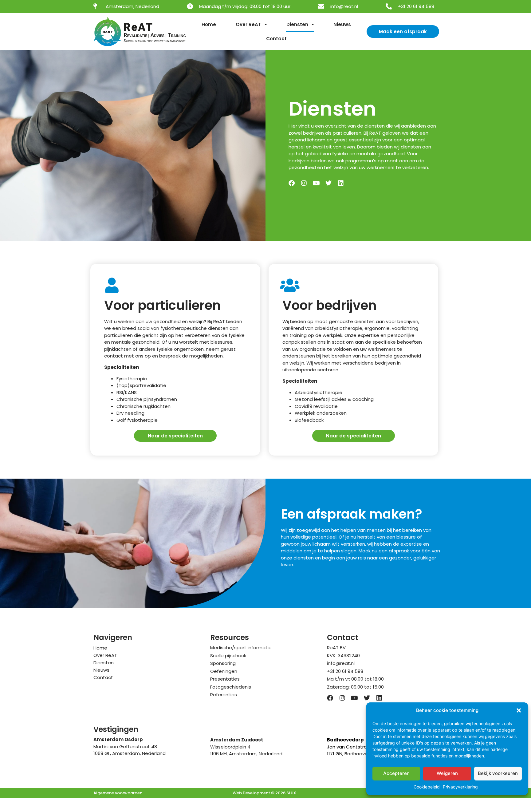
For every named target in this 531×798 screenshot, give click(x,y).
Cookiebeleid (427, 786)
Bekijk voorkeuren (498, 773)
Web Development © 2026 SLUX (264, 793)
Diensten (297, 24)
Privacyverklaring (460, 786)
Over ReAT (248, 24)
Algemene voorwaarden (117, 793)
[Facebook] (291, 183)
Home (209, 24)
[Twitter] (328, 183)
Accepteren (396, 773)
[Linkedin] (341, 183)
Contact (276, 38)
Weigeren (447, 773)
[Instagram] (304, 183)
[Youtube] (316, 183)
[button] (519, 710)
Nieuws (342, 24)
